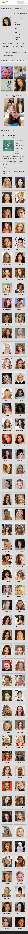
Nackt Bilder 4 (6, 47)
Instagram (17, 39)
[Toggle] (25, 2)
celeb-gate (10, 137)
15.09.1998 (17, 18)
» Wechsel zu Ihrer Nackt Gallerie (20, 13)
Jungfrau (16, 26)
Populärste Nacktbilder (21, 62)
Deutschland (18, 22)
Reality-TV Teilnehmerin (19, 29)
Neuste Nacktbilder (11, 62)
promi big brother (19, 34)
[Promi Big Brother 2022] (8, 145)
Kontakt (18, 932)
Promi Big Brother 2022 (8, 136)
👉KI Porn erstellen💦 (22, 63)
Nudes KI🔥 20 (23, 47)
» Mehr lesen (4, 167)
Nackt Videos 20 (14, 47)
